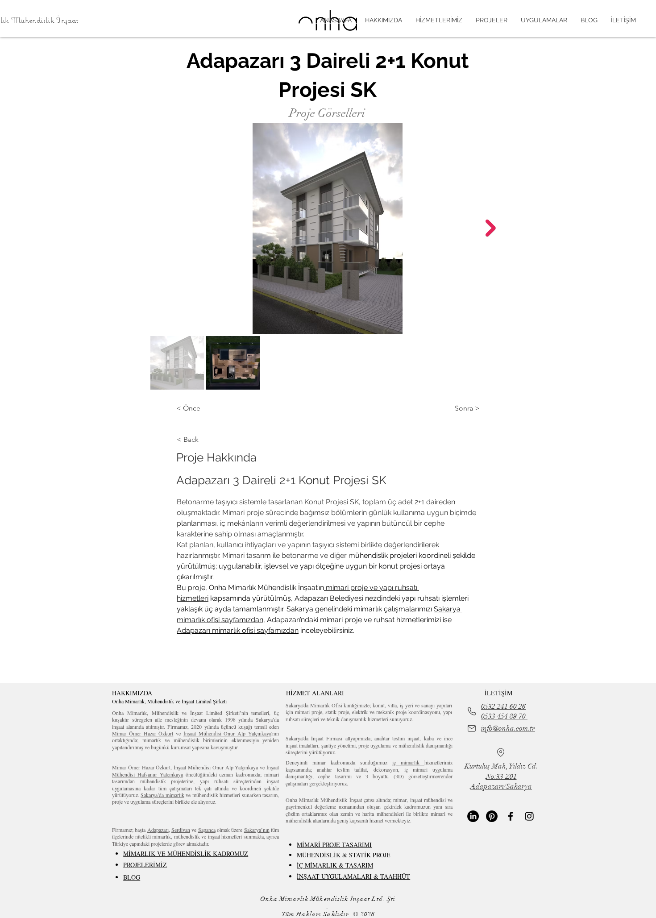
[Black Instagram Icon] (529, 816)
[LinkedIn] (473, 816)
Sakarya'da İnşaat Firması (314, 738)
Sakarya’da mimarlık (162, 794)
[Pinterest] (492, 816)
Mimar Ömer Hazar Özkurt (142, 733)
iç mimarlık (408, 762)
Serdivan (180, 829)
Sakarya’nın (257, 829)
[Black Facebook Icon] (510, 816)
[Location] (500, 752)
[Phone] (471, 711)
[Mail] (471, 728)
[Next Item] (491, 228)
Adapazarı (158, 829)
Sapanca (207, 829)
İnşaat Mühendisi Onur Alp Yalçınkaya (227, 733)
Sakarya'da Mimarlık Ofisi (314, 705)
